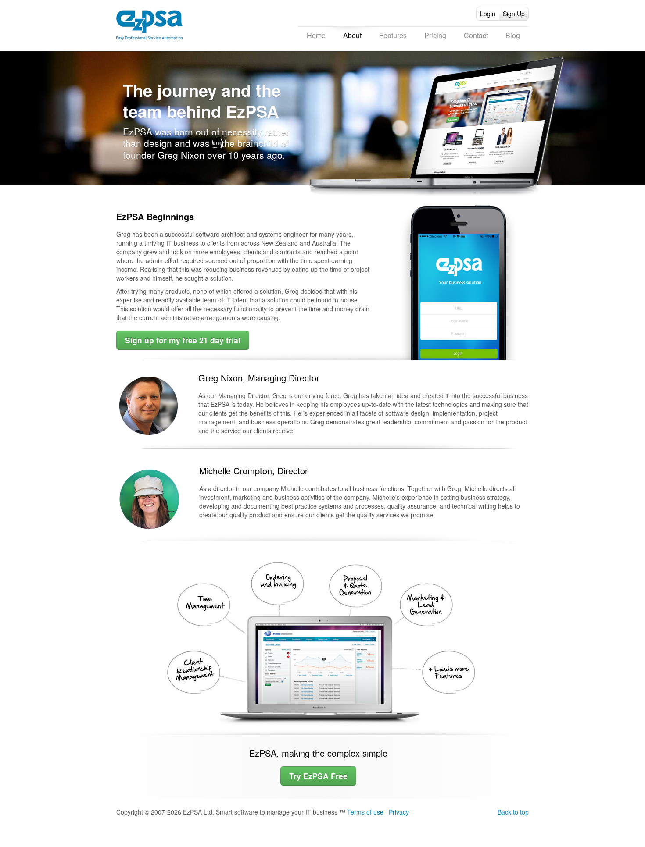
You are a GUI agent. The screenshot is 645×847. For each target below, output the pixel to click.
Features (393, 35)
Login (487, 13)
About (352, 35)
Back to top (513, 812)
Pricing (435, 35)
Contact (476, 35)
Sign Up (514, 13)
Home (316, 35)
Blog (512, 35)
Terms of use (365, 812)
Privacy (399, 812)
